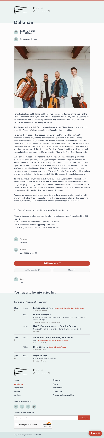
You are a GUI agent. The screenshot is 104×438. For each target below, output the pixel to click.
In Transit (37, 347)
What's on (18, 384)
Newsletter (57, 388)
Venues (17, 391)
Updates (17, 395)
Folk (21, 282)
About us (56, 380)
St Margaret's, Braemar (28, 39)
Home (16, 380)
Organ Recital (40, 356)
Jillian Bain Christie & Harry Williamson (53, 338)
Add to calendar (31, 270)
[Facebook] (16, 407)
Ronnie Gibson (40, 308)
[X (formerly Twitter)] (22, 407)
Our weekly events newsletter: (24, 412)
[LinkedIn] (34, 407)
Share (70, 270)
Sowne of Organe (42, 315)
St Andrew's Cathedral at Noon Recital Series (69, 308)
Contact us (57, 391)
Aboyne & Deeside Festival (57, 347)
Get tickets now (51, 263)
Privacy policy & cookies (63, 395)
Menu (94, 433)
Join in (55, 384)
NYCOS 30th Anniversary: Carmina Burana (54, 326)
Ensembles (18, 388)
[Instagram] (28, 407)
